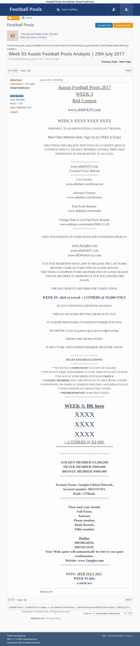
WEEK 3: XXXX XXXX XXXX (84, 121)
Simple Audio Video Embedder (19, 643)
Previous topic (109, 61)
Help (104, 635)
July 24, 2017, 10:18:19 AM (51, 80)
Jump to (87, 613)
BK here (95, 406)
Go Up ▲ (129, 635)
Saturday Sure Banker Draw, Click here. (40, 33)
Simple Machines (30, 639)
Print (128, 70)
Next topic (125, 61)
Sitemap (36, 643)
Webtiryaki (21, 636)
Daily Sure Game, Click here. (33, 37)
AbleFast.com (46, 591)
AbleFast (16, 80)
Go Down (13, 70)
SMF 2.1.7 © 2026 (14, 639)
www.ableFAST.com (84, 110)
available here (84, 583)
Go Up (11, 600)
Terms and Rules (115, 635)
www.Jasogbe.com (84, 245)
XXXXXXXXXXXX (84, 424)
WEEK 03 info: (84, 578)
